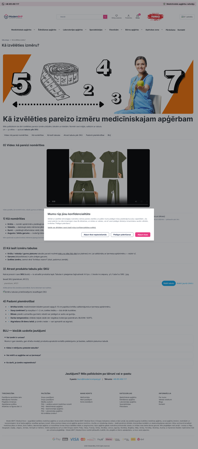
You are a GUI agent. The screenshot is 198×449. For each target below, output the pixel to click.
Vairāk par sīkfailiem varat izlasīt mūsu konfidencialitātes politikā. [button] (72, 227)
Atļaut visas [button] (143, 234)
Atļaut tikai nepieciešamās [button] (95, 234)
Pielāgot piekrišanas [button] (122, 234)
